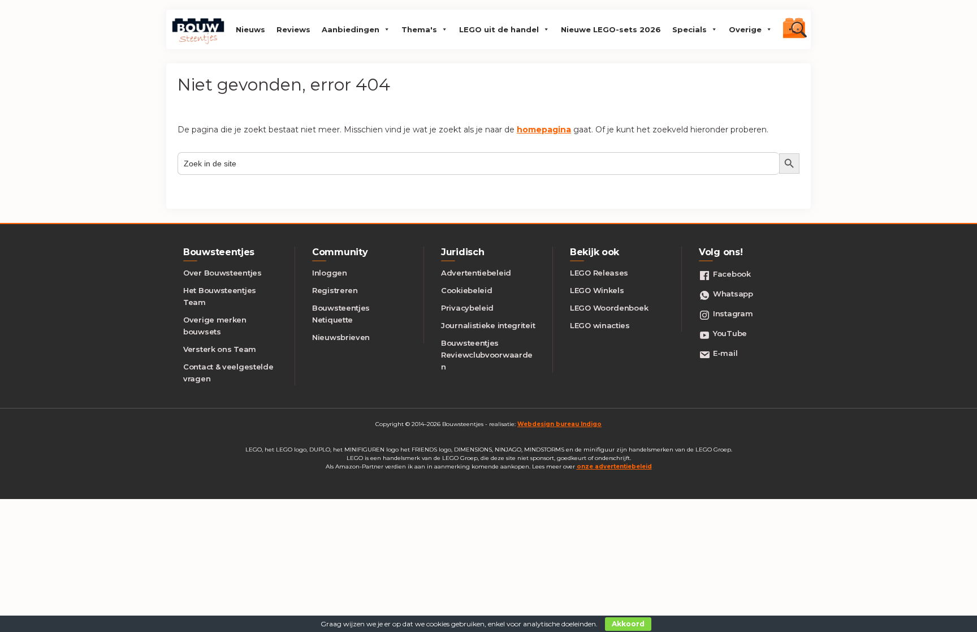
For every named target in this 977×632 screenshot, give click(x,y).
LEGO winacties (600, 325)
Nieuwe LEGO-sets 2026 (611, 29)
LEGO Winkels (597, 290)
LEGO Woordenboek (609, 307)
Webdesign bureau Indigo (559, 424)
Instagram (733, 313)
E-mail (725, 353)
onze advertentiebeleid (614, 466)
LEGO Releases (599, 272)
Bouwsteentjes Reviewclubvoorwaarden (487, 354)
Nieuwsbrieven (341, 337)
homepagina (544, 129)
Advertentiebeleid (476, 272)
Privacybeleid (467, 307)
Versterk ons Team (219, 349)
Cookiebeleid (466, 290)
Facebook (732, 273)
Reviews (293, 29)
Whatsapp (733, 293)
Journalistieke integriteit (488, 325)
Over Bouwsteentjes (222, 272)
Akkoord (628, 624)
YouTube (730, 333)
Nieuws (250, 29)
